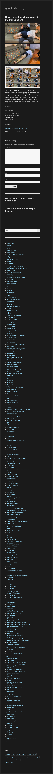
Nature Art (9, 496)
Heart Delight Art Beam (13, 371)
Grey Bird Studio (11, 355)
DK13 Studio (10, 304)
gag (12, 757)
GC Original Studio (11, 346)
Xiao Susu (9, 667)
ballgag (8, 754)
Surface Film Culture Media (14, 613)
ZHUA (8, 729)
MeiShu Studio (10, 467)
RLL (8, 536)
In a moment (10, 380)
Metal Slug (9, 472)
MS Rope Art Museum (12, 483)
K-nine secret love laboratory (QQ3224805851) (18, 409)
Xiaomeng (9, 675)
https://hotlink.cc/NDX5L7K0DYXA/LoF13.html (17, 128)
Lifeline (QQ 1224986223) (13, 433)
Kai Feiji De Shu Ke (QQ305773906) (15, 411)
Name (6, 166)
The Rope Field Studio (12, 620)
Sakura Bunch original (12, 557)
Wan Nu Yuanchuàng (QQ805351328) (16, 647)
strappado (24, 759)
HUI (8, 378)
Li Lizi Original (10, 431)
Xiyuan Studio (10, 691)
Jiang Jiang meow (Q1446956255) (15, 387)
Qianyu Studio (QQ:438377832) (14, 526)
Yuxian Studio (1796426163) (13, 720)
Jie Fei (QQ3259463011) (12, 391)
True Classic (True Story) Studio (15, 635)
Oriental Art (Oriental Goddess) (15, 512)
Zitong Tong (10, 732)
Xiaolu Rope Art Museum (13, 673)
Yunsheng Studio (11, 716)
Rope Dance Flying (11, 539)
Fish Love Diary (11, 339)
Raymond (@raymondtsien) (14, 530)
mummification (16, 759)
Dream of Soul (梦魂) (12, 310)
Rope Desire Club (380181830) (14, 541)
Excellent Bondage (11, 328)
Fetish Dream (10, 333)
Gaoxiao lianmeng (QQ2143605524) (15, 344)
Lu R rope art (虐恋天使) (13, 454)
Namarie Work (10, 492)
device (34, 754)
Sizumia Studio (10, 590)
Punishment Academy (12, 525)
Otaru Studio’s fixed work (13, 514)
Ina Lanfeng (10, 382)
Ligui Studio (10, 434)
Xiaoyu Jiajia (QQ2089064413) (14, 682)
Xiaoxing (9, 676)
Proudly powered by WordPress (19, 770)
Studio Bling (10, 604)
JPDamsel (9, 404)
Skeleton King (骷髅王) (12, 591)
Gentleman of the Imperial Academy (16, 348)
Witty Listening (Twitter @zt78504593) (16, 662)
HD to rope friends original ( (14, 369)
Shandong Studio (11, 568)
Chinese (26, 131)
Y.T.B (8, 698)
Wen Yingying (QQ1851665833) (14, 653)
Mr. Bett (9, 480)
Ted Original (10, 617)
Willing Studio (10, 660)
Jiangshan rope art (11, 389)
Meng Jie (9, 471)
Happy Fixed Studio (12, 364)
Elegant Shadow (11, 317)
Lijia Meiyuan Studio (12, 436)
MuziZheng (9, 489)
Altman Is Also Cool (12, 250)
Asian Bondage (12, 8)
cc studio (9, 288)
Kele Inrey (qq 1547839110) (13, 420)
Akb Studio (9, 248)
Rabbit (8, 528)
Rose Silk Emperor (11, 550)
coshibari (9, 295)
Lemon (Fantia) (10, 425)
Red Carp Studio (11, 532)
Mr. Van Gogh (10, 481)
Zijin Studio (10, 731)
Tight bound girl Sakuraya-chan (15, 626)
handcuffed (17, 757)
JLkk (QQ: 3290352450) (12, 402)
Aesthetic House (11, 247)
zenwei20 (9, 723)
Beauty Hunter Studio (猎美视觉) (15, 267)
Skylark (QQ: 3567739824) (13, 593)
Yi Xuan (8, 709)
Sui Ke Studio (10, 608)
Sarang (8, 561)
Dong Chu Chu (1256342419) (13, 306)
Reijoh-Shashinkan (11, 534)
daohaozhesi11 (10, 301)
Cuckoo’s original (11, 297)
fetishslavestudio (11, 337)
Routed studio (10, 555)
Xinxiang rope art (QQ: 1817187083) (15, 687)
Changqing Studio (11, 290)
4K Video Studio (11, 243)
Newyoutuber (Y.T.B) (12, 501)
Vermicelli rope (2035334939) (14, 644)
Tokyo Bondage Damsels (13, 629)
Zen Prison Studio (11, 721)
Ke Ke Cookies (10, 418)
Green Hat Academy (12, 353)
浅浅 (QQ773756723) (11, 738)
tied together (9, 762)
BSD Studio (9, 285)
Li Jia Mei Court (11, 429)
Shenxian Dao (10, 573)
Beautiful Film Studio (12, 265)
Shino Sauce (10, 577)
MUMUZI (9, 487)
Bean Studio (10, 263)
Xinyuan (9, 689)
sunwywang (10, 610)
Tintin (8, 628)
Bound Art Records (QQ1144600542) (16, 277)
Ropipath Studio (11, 548)
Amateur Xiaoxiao (11, 252)
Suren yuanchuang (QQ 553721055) (15, 611)
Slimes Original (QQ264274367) (14, 597)
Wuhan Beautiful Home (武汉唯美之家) (16, 664)
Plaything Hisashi (11, 519)
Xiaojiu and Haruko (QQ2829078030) (16, 671)
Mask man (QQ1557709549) (13, 463)
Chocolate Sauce (11, 292)
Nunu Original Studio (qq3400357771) (16, 510)
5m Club (9, 245)
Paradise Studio (11, 516)
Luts (8, 456)
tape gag (30, 759)
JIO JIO (8, 398)
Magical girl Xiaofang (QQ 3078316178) (16, 458)
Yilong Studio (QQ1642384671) (14, 711)
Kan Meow (9, 415)
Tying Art (9, 637)
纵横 (8, 740)
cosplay (29, 754)
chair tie (18, 754)
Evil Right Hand (11, 326)
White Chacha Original (12, 658)
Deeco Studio (10, 303)
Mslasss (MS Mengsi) (12, 485)
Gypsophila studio (11, 359)
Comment (8, 147)
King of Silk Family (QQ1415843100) (15, 424)
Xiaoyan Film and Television (14, 678)
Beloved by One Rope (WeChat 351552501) (17, 268)
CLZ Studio (9, 294)
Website (7, 179)
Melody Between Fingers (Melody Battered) (18, 469)
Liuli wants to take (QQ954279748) (15, 440)
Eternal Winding (11, 322)
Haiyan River (10, 360)
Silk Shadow (10, 582)
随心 (8, 741)
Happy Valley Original (12, 366)
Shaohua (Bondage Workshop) (14, 570)
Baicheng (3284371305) (12, 259)
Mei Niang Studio (11, 465)
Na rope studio (10, 490)
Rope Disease (10, 543)
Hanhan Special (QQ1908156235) (15, 362)
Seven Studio (10, 564)
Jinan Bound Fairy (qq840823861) (15, 395)
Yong (8, 712)
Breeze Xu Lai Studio (12, 281)
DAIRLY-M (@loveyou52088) (14, 299)
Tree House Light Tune (13, 633)
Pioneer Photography (12, 517)
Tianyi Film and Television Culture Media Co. (18, 624)
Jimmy (8, 131)
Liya (8, 442)
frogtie (7, 757)
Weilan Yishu (10, 651)
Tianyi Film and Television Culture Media (17, 622)
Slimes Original (11, 595)
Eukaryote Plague (11, 324)
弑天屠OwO (9, 734)
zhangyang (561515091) (12, 727)
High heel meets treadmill (13, 377)
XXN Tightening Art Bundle (14, 696)
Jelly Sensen (10, 386)
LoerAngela (9, 443)
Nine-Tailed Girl (11, 505)
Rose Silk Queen (11, 552)
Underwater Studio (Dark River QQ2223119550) (18, 640)
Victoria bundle (11, 646)
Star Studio (9, 601)
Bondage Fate (10, 274)
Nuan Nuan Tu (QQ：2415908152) (15, 508)
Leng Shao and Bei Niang (13, 427)
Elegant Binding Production (14, 315)
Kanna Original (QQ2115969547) (15, 416)
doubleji (9, 308)
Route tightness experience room (15, 554)
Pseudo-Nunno (10, 523)
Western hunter (11, 656)
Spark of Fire (10, 599)
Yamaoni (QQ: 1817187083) (13, 700)
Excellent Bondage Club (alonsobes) (16, 330)
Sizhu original (10, 588)
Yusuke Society (10, 718)
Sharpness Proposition (13, 572)
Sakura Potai (10, 559)
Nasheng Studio (11, 494)
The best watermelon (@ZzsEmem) (16, 619)
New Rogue (9, 499)
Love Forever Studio (12, 451)
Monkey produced (11, 478)
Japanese (8, 759)
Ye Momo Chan (10, 707)
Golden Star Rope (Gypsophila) (15, 351)
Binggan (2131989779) (12, 270)
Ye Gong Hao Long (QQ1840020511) (15, 705)
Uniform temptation (12, 642)
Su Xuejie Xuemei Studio (13, 606)
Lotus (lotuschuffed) (12, 449)
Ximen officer (10, 684)
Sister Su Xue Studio (12, 586)
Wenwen (9, 655)
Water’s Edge (10, 649)
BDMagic (9, 261)
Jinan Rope (9, 397)
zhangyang (9, 725)
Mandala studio (11, 462)
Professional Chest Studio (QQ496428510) (17, 521)
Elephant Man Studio (12, 319)
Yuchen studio (10, 714)
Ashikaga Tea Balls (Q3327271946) (15, 254)
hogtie (37, 757)
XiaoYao (9, 680)
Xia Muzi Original (11, 666)
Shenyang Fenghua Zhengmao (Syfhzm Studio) (19, 575)
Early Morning (10, 313)
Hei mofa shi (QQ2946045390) (14, 373)
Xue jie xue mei (10, 693)
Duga (8, 312)
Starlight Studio (11, 602)
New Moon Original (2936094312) (15, 498)
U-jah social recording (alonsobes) (15, 638)
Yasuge (8, 703)
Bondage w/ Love (11, 276)
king (8, 422)
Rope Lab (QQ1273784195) (13, 545)
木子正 (8, 736)
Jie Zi (8, 393)
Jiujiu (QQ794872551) (12, 400)
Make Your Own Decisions (13, 460)
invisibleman (10, 384)
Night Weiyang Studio (12, 503)
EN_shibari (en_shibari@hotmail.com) (16, 321)
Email (6, 173)
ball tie (13, 754)
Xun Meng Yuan (11, 694)
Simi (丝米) (9, 584)
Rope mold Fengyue (12, 546)
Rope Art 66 (10, 537)
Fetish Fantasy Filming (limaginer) (16, 335)
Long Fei (22, 131)
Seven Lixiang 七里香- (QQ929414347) (16, 563)
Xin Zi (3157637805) (11, 685)
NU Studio (9, 507)
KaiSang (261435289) (12, 413)
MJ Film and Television (13, 476)
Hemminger (10, 375)
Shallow (9, 566)
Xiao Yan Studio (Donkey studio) (15, 669)
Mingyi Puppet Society (12, 474)
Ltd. (7, 452)
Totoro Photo (10, 631)
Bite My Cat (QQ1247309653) (14, 272)
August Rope (10, 256)
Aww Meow (9, 257)
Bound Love (10, 279)
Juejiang (9, 407)
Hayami (9, 368)
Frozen (8, 341)
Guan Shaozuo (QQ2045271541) (14, 357)
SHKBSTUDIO (10, 579)
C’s (7, 286)
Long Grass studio (11, 447)
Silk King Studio (11, 581)
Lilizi (8, 438)
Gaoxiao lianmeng (11, 342)
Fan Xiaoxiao (10, 332)
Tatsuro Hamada (11, 615)
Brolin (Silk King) (11, 283)
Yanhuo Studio (10, 702)
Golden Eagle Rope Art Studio (14, 350)
